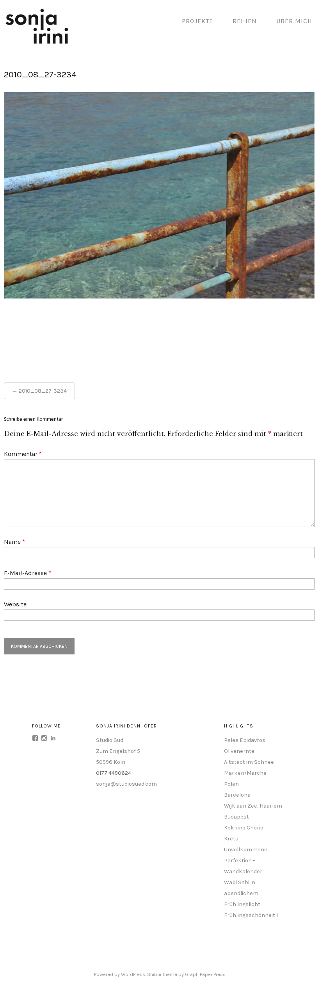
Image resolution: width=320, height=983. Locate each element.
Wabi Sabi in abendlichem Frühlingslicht (242, 893)
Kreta (231, 838)
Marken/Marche (245, 773)
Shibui (154, 974)
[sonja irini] (37, 42)
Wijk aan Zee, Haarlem (253, 805)
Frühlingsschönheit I (251, 915)
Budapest (236, 816)
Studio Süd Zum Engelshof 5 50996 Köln (118, 751)
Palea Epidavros (244, 740)
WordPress (133, 974)
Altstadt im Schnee (249, 762)
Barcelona (237, 795)
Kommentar (23, 454)
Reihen (245, 21)
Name (14, 541)
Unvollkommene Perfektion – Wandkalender (245, 860)
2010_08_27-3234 (43, 391)
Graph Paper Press (205, 974)
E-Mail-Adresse (27, 573)
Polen (231, 784)
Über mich (294, 21)
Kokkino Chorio (243, 827)
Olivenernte (239, 751)
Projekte (197, 21)
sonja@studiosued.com (126, 784)
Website (15, 604)
